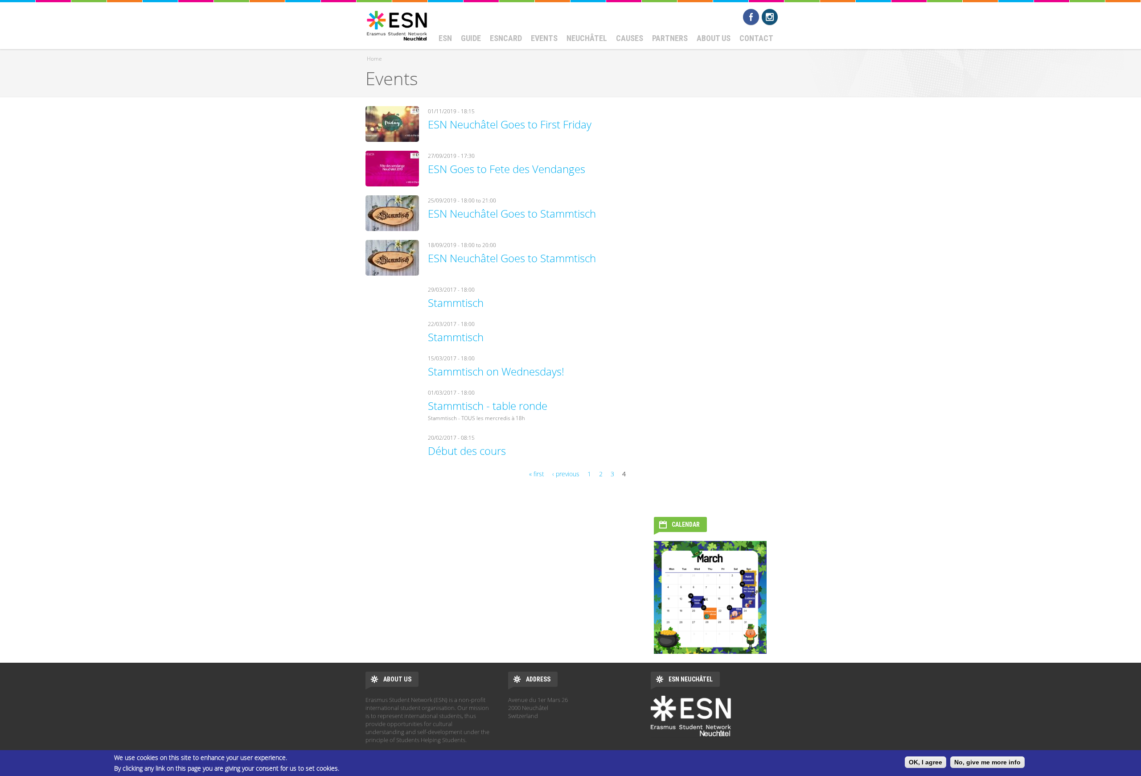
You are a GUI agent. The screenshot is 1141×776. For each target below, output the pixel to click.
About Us (714, 38)
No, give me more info (987, 762)
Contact (756, 38)
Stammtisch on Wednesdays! (496, 371)
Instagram (770, 17)
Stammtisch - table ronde (487, 405)
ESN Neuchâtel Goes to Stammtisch (512, 213)
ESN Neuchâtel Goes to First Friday (509, 124)
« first (536, 474)
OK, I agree (925, 762)
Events (544, 38)
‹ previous (565, 474)
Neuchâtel (586, 38)
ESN (445, 38)
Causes (629, 38)
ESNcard (506, 38)
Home (374, 58)
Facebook (751, 17)
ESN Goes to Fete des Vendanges (506, 168)
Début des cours (467, 450)
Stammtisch (456, 302)
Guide (471, 38)
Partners (670, 38)
